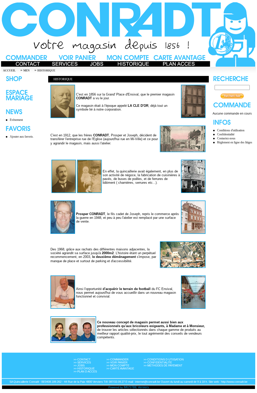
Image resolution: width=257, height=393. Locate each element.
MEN (26, 70)
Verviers (143, 387)
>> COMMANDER (117, 359)
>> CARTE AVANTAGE (120, 368)
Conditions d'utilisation (230, 130)
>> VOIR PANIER (116, 362)
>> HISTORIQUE (84, 368)
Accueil (9, 70)
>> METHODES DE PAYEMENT (163, 365)
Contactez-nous (226, 138)
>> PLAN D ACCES (85, 371)
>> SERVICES (82, 362)
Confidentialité (225, 134)
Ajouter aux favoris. (22, 136)
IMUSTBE (130, 387)
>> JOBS (79, 365)
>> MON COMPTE (117, 365)
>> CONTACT (82, 359)
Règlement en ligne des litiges (234, 142)
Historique (46, 70)
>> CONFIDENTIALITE (158, 362)
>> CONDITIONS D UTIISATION (164, 359)
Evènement (16, 120)
